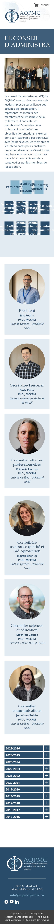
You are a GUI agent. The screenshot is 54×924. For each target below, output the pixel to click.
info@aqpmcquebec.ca (27, 895)
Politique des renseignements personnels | (24, 915)
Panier (36, 5)
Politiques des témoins (37, 920)
